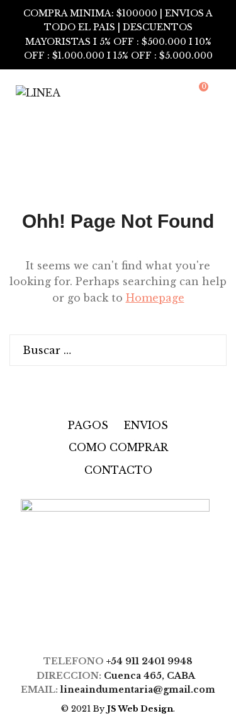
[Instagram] (127, 623)
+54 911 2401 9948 (149, 661)
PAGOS (88, 425)
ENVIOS (146, 425)
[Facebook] (103, 623)
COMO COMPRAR (118, 447)
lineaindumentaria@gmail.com (137, 689)
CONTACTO (118, 470)
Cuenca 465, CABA (151, 675)
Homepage (155, 297)
